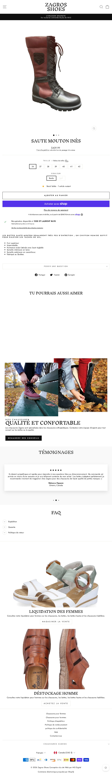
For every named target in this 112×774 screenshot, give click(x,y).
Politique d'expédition (56, 721)
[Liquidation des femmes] (56, 577)
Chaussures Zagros (55, 744)
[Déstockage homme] (56, 659)
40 (63, 166)
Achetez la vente (56, 703)
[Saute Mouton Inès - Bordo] (21, 348)
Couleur (56, 173)
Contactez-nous (56, 736)
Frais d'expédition (43, 150)
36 (33, 166)
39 (56, 166)
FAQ (56, 732)
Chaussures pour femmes (56, 713)
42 (79, 166)
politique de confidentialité (56, 728)
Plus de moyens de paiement (56, 210)
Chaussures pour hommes (56, 717)
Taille (54, 161)
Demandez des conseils (23, 438)
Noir (61, 178)
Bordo (51, 178)
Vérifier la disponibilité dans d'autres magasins (27, 228)
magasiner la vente (56, 621)
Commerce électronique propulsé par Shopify (56, 771)
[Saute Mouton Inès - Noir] (25, 348)
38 (48, 166)
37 (40, 166)
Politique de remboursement (56, 724)
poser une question (56, 266)
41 (71, 166)
